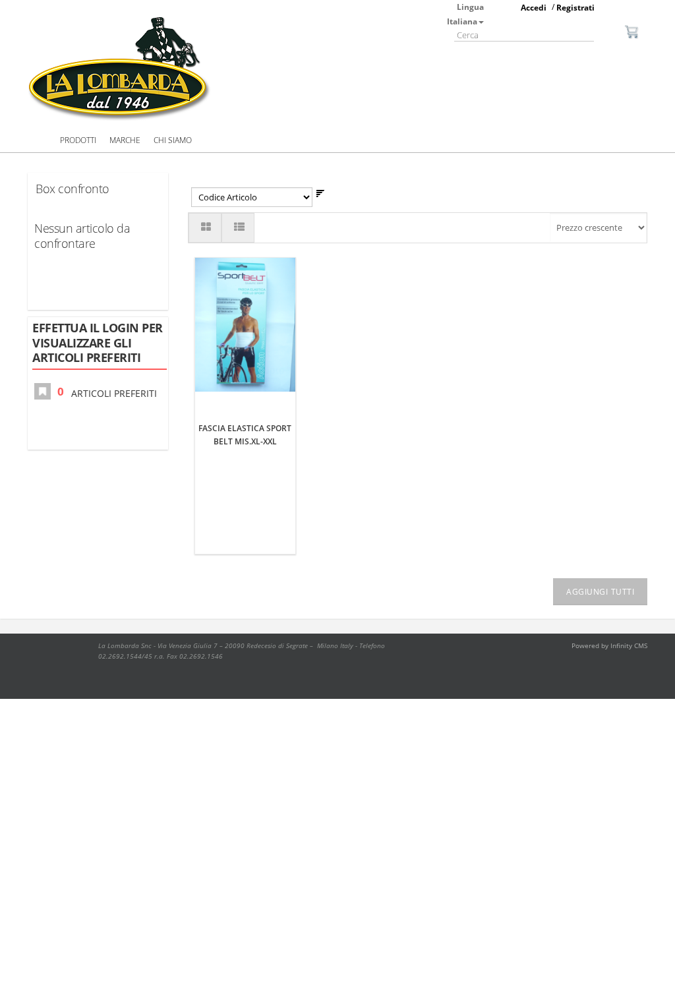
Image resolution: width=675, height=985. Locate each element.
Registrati (575, 7)
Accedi (533, 7)
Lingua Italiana (465, 14)
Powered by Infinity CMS (609, 645)
